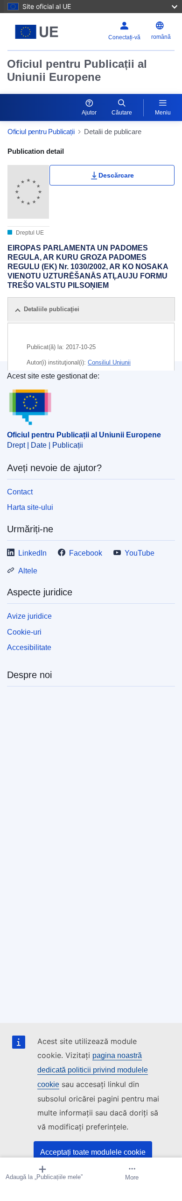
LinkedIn (32, 553)
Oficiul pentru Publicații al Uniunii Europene (77, 70)
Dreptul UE (29, 232)
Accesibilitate (29, 647)
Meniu (163, 112)
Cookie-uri (24, 632)
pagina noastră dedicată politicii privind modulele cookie (92, 1069)
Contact (20, 492)
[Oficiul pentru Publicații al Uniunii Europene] (36, 32)
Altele (27, 571)
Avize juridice (29, 616)
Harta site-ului (30, 507)
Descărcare (116, 175)
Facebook (85, 553)
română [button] (161, 37)
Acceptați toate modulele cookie (93, 1152)
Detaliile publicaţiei (51, 309)
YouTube (139, 553)
